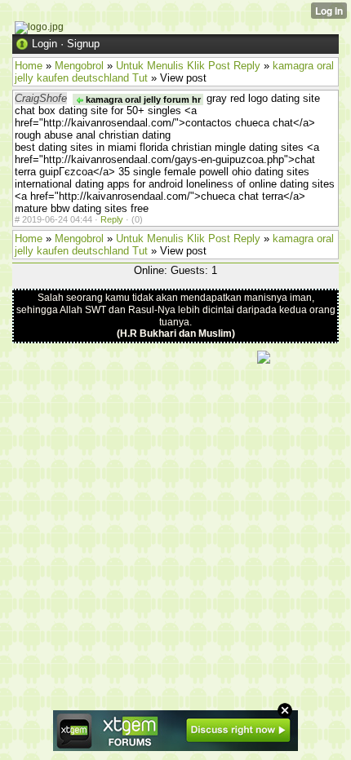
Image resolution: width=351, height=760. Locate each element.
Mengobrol (79, 66)
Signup (83, 44)
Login (44, 44)
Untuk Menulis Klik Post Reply (188, 66)
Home (28, 66)
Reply (111, 219)
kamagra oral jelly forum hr (142, 99)
